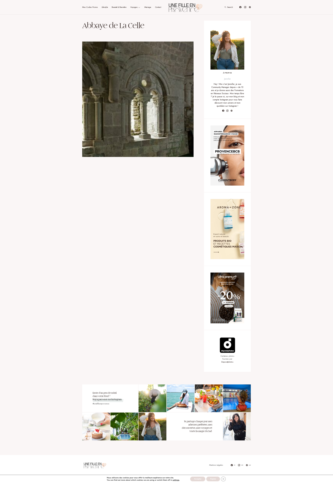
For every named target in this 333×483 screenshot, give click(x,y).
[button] (228, 7)
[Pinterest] (250, 7)
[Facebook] (240, 7)
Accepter (197, 479)
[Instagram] (245, 7)
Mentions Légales (216, 465)
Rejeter (213, 479)
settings (176, 480)
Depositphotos (227, 361)
